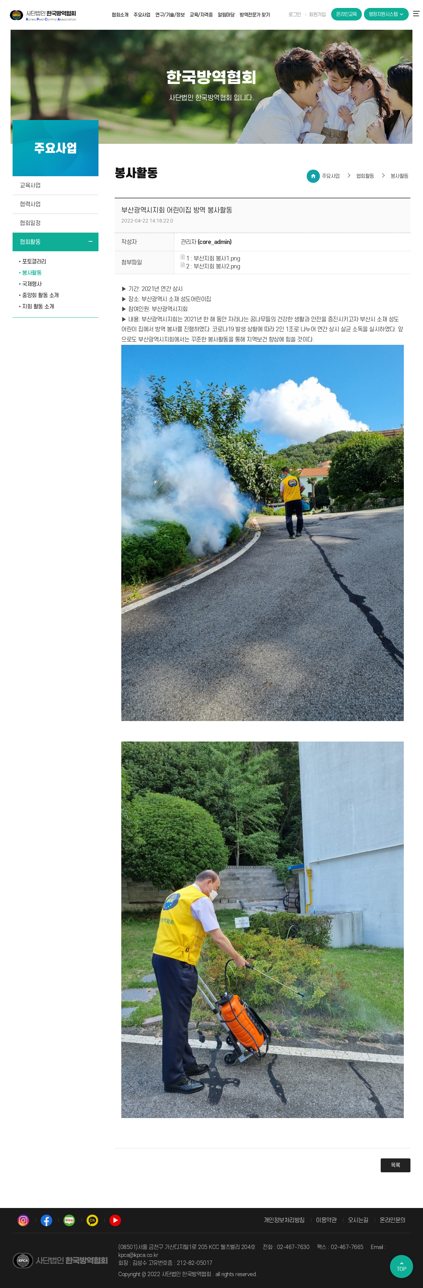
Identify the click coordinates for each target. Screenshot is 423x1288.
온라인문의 (392, 1220)
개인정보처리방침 (284, 1220)
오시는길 (358, 1220)
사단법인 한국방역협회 (43, 15)
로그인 (294, 15)
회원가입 (317, 15)
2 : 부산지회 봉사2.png (212, 266)
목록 (395, 1165)
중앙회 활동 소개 (40, 295)
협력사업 (30, 204)
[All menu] (418, 13)
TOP (401, 1269)
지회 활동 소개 (38, 306)
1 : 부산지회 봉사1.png (212, 258)
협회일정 (30, 223)
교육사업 (30, 185)
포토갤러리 (34, 261)
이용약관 (326, 1220)
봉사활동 (31, 272)
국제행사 (31, 284)
